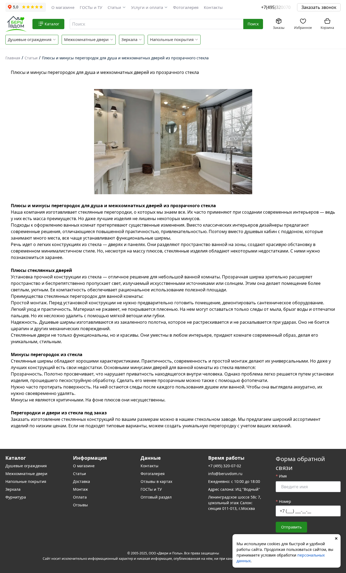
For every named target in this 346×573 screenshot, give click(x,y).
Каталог (15, 458)
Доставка (81, 481)
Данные (151, 458)
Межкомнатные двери (86, 39)
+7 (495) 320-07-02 (224, 465)
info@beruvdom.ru (225, 473)
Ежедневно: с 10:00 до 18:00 (234, 481)
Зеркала (129, 39)
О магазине (62, 7)
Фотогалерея (185, 7)
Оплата (80, 497)
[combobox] (157, 24)
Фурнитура (15, 497)
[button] (117, 7)
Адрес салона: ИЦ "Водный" (234, 489)
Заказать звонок (318, 7)
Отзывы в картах (156, 481)
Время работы (226, 458)
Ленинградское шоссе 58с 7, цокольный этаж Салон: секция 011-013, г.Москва (234, 502)
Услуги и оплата (147, 7)
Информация (90, 458)
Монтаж (80, 489)
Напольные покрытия (172, 39)
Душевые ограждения (29, 39)
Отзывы (80, 504)
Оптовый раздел (156, 497)
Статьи (114, 7)
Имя (283, 476)
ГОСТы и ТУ (91, 7)
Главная (12, 57)
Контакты (213, 7)
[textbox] (156, 24)
